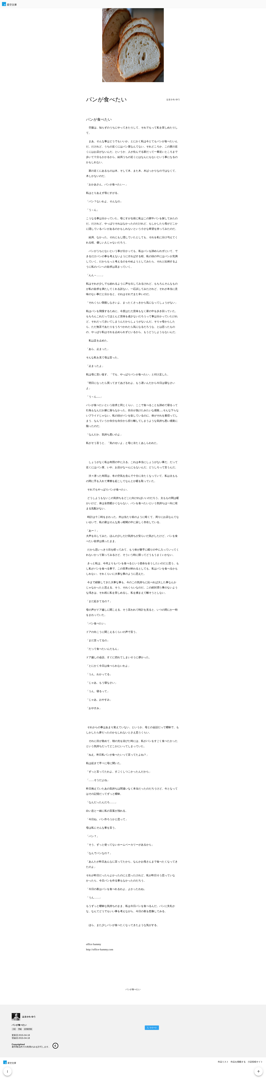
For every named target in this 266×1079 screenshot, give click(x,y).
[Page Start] (258, 1071)
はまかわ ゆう (173, 99)
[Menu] (7, 1071)
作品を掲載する (238, 1062)
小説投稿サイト (255, 1062)
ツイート (153, 1028)
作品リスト (223, 1062)
